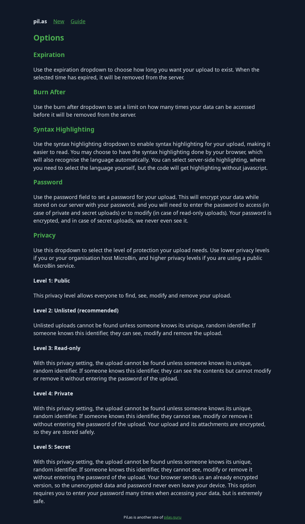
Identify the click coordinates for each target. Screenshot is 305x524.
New (58, 21)
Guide (78, 21)
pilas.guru (172, 517)
